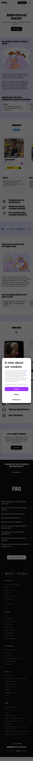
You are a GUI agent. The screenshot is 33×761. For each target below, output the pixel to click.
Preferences (16, 400)
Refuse (16, 394)
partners (25, 370)
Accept (16, 389)
